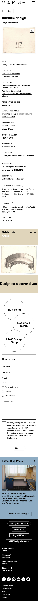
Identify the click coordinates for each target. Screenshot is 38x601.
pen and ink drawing (23, 114)
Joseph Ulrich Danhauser (19, 85)
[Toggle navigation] (33, 2)
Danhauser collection (11, 73)
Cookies (4, 597)
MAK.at (18, 529)
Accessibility (6, 594)
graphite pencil (8, 114)
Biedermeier (7, 105)
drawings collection (10, 76)
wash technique (8, 116)
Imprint (4, 591)
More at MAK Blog (18, 513)
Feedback (8, 391)
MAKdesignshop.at (18, 541)
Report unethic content (12, 387)
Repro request (9, 383)
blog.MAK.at (18, 535)
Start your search (18, 523)
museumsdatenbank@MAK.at (9, 562)
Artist (5, 236)
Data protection (7, 588)
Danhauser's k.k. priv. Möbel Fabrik (16, 93)
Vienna (5, 88)
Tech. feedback (10, 395)
